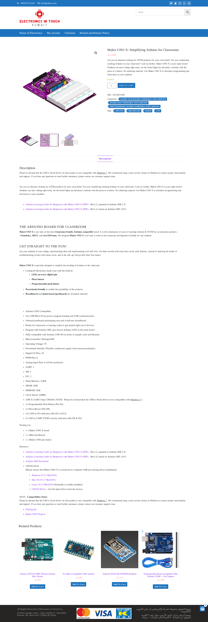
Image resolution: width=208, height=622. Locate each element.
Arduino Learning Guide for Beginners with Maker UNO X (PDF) (57, 204)
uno (158, 111)
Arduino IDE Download (37, 461)
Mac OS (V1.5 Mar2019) (43, 480)
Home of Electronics (30, 32)
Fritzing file (31, 509)
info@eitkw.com (49, 3)
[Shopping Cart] (202, 608)
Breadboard (134, 111)
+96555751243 (27, 3)
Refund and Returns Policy (94, 32)
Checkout (70, 32)
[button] (96, 53)
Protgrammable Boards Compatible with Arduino (134, 106)
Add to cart (126, 85)
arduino (119, 111)
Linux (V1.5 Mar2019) (42, 484)
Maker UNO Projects (35, 514)
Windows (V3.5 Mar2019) (44, 475)
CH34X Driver (39, 489)
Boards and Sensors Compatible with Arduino (143, 99)
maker (148, 111)
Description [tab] (105, 159)
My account (53, 32)
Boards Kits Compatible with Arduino (128, 103)
